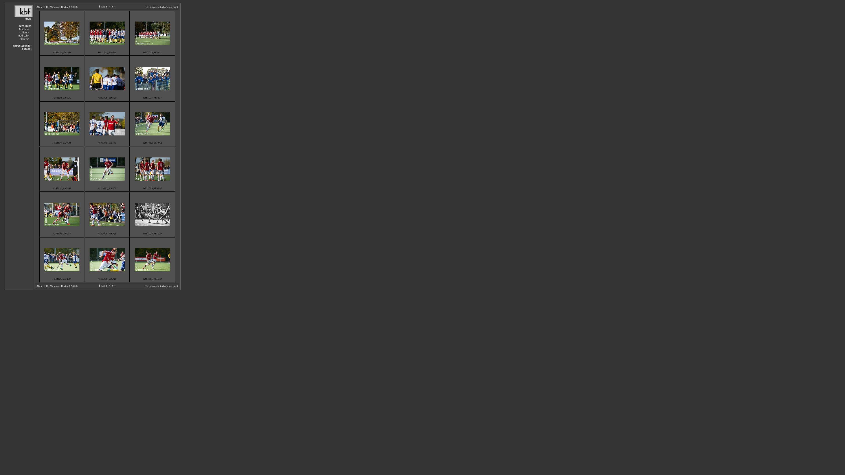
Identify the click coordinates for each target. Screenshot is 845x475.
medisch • (23, 35)
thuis (28, 18)
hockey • (24, 29)
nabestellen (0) (22, 45)
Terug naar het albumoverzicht (161, 7)
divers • (24, 38)
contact (26, 48)
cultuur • (24, 32)
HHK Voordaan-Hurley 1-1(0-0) (61, 7)
